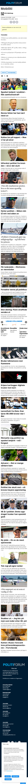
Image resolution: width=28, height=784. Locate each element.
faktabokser (12, 72)
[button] (2, 322)
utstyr (4, 72)
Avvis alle (8, 776)
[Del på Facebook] (11, 22)
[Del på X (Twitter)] (14, 22)
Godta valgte (15, 776)
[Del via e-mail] (16, 22)
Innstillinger (23, 783)
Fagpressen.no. (9, 770)
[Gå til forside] (14, 3)
